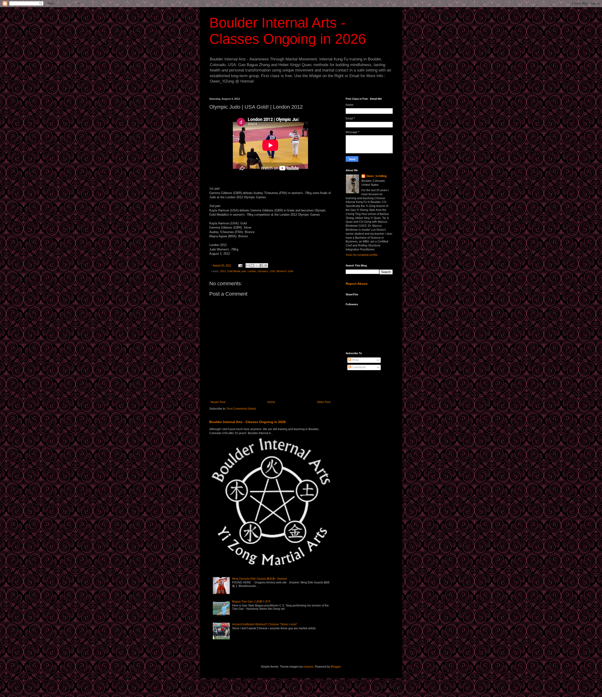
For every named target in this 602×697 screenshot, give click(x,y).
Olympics (262, 271)
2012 (223, 271)
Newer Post (217, 402)
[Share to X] (256, 265)
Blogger (336, 666)
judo (244, 271)
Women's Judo (284, 271)
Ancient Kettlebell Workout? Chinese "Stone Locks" (264, 624)
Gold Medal (233, 271)
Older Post (323, 402)
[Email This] (248, 265)
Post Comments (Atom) (241, 408)
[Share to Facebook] (261, 265)
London (252, 271)
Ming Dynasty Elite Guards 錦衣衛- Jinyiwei (259, 578)
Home (271, 402)
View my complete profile (362, 255)
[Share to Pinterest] (265, 265)
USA (272, 271)
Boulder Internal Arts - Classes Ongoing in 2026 (247, 422)
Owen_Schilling (376, 176)
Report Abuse (357, 283)
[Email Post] (240, 265)
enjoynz (308, 666)
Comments (358, 367)
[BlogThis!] (252, 265)
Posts (355, 360)
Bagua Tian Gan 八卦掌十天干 (251, 601)
